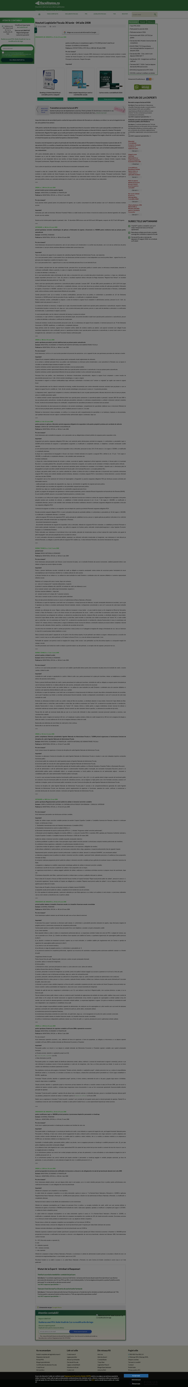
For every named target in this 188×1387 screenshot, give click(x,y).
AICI (93, 1380)
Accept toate (136, 1375)
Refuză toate (136, 1384)
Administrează (136, 1380)
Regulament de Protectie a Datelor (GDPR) (77, 1376)
